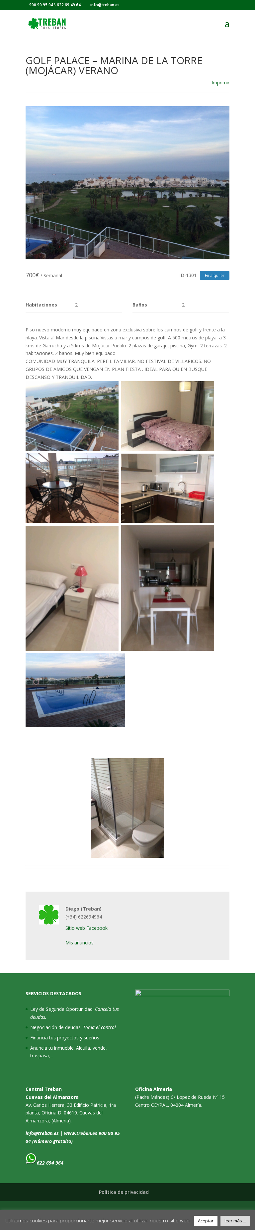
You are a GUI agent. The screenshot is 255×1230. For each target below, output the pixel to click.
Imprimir (220, 82)
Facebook (97, 928)
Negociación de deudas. (73, 1027)
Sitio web (75, 928)
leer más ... (235, 1221)
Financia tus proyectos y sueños (64, 1037)
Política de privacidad (124, 1192)
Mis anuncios (79, 942)
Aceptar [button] (205, 1221)
